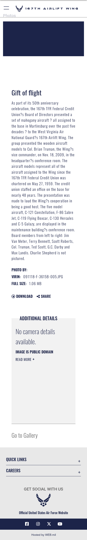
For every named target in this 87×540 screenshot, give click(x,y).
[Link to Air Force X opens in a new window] (49, 524)
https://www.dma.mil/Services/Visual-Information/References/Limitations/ (40, 416)
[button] (6, 8)
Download (24, 296)
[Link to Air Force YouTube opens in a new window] (60, 524)
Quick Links (16, 459)
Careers (13, 470)
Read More (24, 359)
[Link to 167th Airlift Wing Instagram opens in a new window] (38, 524)
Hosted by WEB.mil (43, 534)
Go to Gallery (25, 435)
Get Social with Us (43, 489)
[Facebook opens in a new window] (27, 524)
